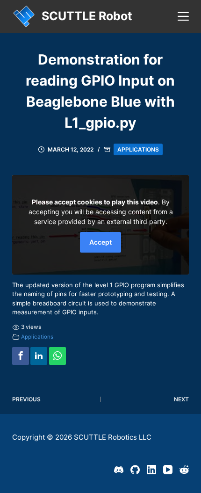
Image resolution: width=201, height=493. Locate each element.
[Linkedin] (38, 355)
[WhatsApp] (57, 355)
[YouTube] (167, 469)
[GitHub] (135, 469)
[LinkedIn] (151, 469)
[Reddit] (184, 469)
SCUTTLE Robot (87, 16)
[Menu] (183, 16)
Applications (138, 149)
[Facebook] (20, 355)
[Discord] (118, 469)
